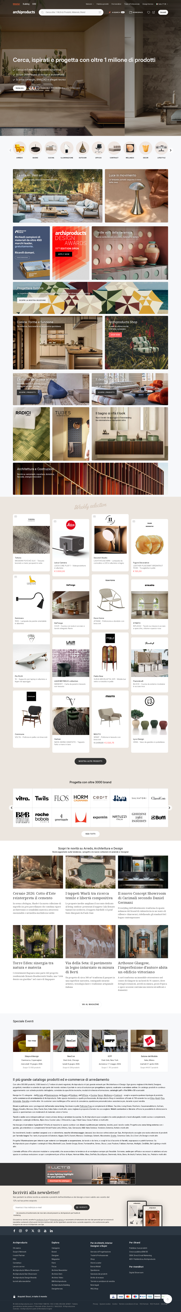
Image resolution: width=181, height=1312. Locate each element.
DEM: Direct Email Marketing (140, 1255)
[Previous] (10, 150)
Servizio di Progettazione (100, 1252)
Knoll (157, 1098)
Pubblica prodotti (103, 4)
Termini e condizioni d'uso (128, 1304)
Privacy (95, 1304)
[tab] (93, 4)
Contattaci (17, 1263)
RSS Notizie (144, 1304)
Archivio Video (57, 1278)
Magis (15, 1109)
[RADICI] (31, 434)
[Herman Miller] (81, 817)
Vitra (152, 1098)
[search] (42, 12)
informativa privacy (57, 1220)
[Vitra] (22, 798)
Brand (54, 1252)
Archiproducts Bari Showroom (25, 1274)
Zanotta (25, 1101)
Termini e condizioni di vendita (102, 1281)
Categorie (56, 1248)
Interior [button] (16, 4)
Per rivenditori (116, 4)
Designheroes (57, 1289)
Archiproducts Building (61, 1285)
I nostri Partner (19, 1255)
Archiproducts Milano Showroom (26, 1270)
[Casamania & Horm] (81, 798)
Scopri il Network (19, 1252)
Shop (92, 1259)
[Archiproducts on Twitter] (33, 1230)
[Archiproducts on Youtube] (45, 1230)
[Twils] (42, 798)
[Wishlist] (148, 12)
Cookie (114, 1304)
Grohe (113, 1136)
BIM (34, 4)
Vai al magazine (90, 1004)
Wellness (108, 1095)
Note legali (94, 1285)
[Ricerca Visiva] (99, 12)
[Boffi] (158, 817)
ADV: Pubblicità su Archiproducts (142, 1259)
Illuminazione (52, 1095)
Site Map (164, 1304)
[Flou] (119, 798)
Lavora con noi (19, 1267)
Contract (118, 1095)
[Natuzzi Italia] (119, 817)
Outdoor (74, 1095)
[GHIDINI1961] (139, 817)
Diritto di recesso (97, 1278)
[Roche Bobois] (42, 817)
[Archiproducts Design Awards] (70, 253)
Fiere (54, 1263)
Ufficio (85, 1095)
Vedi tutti (90, 834)
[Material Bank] (31, 253)
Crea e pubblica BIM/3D (138, 1252)
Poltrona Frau (86, 1106)
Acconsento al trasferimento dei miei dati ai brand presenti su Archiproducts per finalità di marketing (46, 1214)
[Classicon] (158, 798)
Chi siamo (17, 1248)
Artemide (17, 1101)
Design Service (148, 4)
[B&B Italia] (22, 817)
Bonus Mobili (95, 1267)
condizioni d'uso (42, 1220)
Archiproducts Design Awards (25, 1278)
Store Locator (95, 1263)
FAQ (14, 1259)
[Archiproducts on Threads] (39, 1230)
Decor (100, 1095)
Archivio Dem (57, 1274)
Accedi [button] (163, 12)
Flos (162, 1098)
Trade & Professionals (132, 4)
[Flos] (61, 798)
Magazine (56, 1259)
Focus (54, 1267)
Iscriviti (83, 1207)
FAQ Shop (94, 1289)
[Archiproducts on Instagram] (21, 1230)
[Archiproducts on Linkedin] (51, 1230)
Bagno (65, 1095)
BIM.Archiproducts (59, 1281)
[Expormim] (100, 817)
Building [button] (26, 4)
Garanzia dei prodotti (98, 1274)
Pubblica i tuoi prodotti (138, 1248)
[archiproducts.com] (24, 12)
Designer (55, 1255)
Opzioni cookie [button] (105, 1304)
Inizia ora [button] (19, 88)
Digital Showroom (136, 1273)
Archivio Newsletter (59, 1270)
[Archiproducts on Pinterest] (27, 1230)
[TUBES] (70, 434)
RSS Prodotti (154, 1304)
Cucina (93, 1095)
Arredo (40, 1095)
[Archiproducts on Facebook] (15, 1230)
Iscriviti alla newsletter (22, 1281)
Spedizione (94, 1270)
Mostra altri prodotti (90, 761)
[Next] (170, 150)
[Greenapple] (61, 817)
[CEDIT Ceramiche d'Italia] (100, 798)
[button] (90, 4)
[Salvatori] (139, 798)
